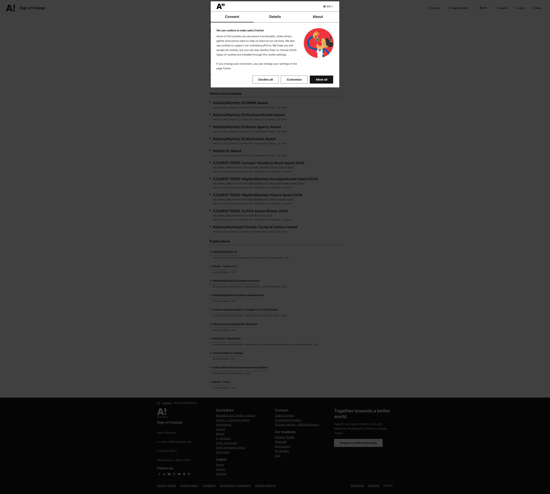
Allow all (321, 79)
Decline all (265, 79)
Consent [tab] (232, 17)
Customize (294, 79)
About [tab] (318, 17)
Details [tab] (275, 17)
